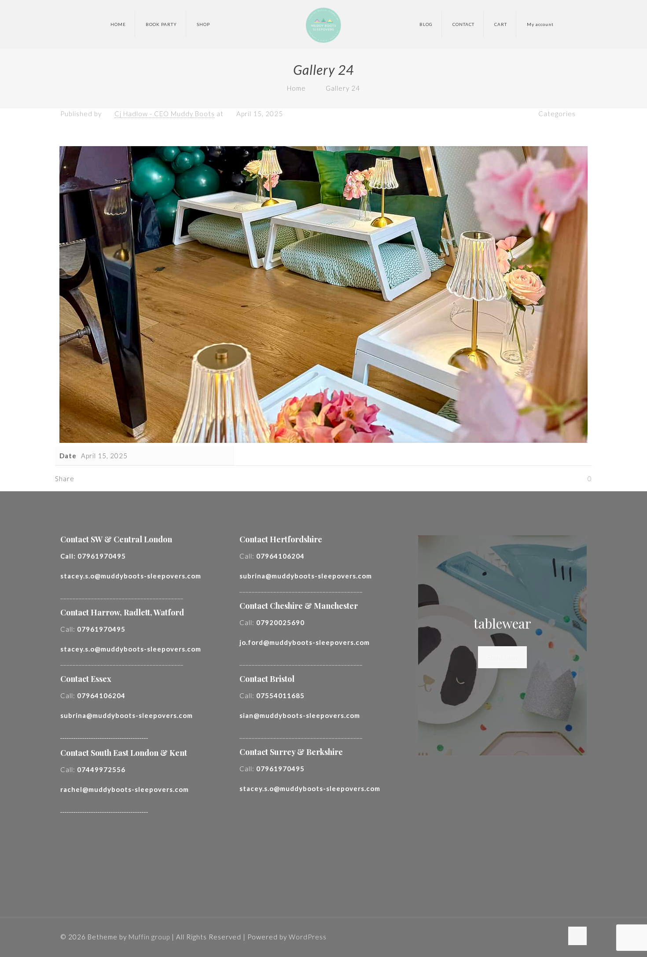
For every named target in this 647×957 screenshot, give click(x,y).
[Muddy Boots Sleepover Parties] (323, 24)
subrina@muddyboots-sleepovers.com (126, 715)
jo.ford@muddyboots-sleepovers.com (304, 642)
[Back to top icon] (577, 936)
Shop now (502, 657)
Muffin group (149, 937)
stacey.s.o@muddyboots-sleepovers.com (130, 576)
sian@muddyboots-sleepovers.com (299, 715)
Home (296, 88)
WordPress (308, 937)
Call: (93, 556)
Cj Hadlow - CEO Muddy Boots (164, 114)
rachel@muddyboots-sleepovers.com (124, 789)
